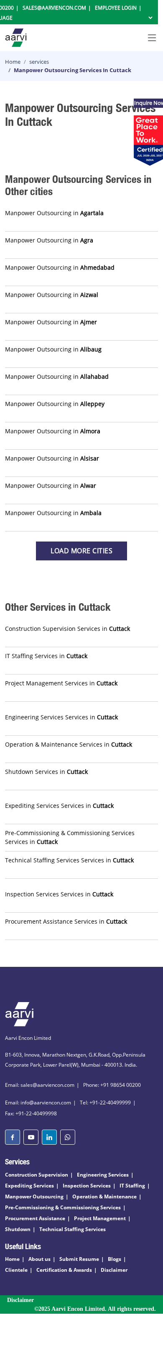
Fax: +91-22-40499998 (31, 1113)
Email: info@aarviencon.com (38, 1102)
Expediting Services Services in (59, 806)
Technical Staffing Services (72, 1229)
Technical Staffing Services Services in (69, 860)
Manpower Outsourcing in (54, 213)
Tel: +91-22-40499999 (105, 1102)
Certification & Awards (64, 1269)
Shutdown (18, 1229)
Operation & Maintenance (104, 1196)
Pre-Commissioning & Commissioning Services (63, 1207)
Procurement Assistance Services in (66, 921)
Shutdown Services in (46, 772)
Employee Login (116, 7)
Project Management (100, 1218)
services (39, 61)
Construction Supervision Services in (67, 629)
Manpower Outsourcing (34, 1196)
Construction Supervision (36, 1174)
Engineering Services (103, 1174)
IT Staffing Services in (46, 656)
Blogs (114, 1259)
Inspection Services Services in (59, 894)
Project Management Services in (61, 683)
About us (39, 1259)
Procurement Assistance (35, 1218)
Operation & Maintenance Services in (68, 744)
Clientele (16, 1269)
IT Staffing (132, 1185)
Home (12, 61)
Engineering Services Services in (61, 717)
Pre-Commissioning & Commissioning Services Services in (70, 837)
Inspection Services (87, 1185)
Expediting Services (29, 1185)
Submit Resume (79, 1259)
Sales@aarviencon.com (54, 7)
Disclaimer (114, 1269)
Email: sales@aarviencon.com (39, 1084)
